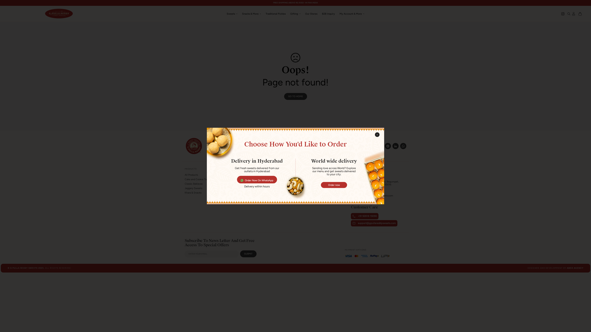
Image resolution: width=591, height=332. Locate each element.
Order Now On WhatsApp (259, 180)
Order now (334, 185)
